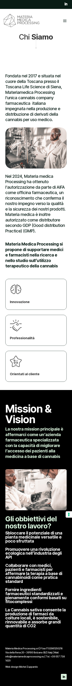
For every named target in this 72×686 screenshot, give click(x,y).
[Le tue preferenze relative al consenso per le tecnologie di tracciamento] (69, 514)
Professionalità (22, 338)
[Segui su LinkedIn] (66, 4)
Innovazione (20, 302)
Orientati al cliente (25, 374)
